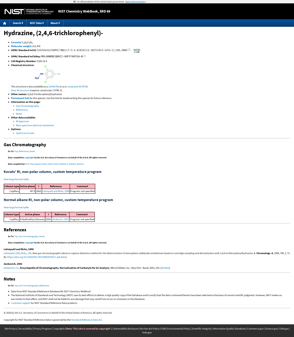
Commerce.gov (255, 328)
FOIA (163, 328)
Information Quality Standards (229, 328)
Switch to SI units (25, 133)
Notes (19, 113)
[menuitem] (4, 23)
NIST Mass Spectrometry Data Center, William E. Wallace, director (54, 164)
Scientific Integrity (201, 328)
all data (62, 257)
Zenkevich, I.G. (11, 267)
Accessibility (25, 328)
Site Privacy (10, 328)
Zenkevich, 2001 (60, 219)
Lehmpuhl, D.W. (12, 253)
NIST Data (36, 23)
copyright (29, 157)
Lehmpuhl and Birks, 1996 (55, 191)
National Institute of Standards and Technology (29, 11)
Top (16, 151)
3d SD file (83, 86)
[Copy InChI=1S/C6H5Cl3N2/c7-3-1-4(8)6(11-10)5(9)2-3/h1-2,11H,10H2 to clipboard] (129, 50)
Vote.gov (147, 332)
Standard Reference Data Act (86, 319)
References (22, 109)
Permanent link (20, 98)
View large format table (16, 179)
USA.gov (283, 328)
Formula (16, 42)
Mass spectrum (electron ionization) (35, 125)
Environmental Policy (178, 328)
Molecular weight (21, 46)
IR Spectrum (22, 121)
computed (72, 86)
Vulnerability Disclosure (125, 328)
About (54, 23)
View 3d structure (20, 90)
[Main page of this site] (4, 23)
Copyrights (59, 328)
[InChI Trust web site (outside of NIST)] (137, 52)
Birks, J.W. (26, 253)
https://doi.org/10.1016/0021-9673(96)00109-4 (31, 257)
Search (17, 23)
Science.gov (271, 328)
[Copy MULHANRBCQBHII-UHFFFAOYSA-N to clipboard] (84, 57)
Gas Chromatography (27, 106)
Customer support (20, 303)
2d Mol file (53, 86)
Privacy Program (42, 328)
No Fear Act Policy (149, 328)
